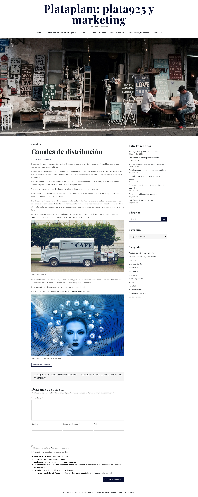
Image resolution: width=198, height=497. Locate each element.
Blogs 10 (158, 33)
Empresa (132, 260)
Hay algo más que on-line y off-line (143, 151)
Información (134, 271)
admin (48, 160)
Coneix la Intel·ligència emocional (143, 194)
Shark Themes (111, 492)
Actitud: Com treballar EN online (142, 253)
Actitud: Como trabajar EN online (108, 33)
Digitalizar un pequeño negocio (61, 33)
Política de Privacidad (59, 448)
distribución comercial (42, 365)
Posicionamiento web (138, 293)
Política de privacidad (126, 492)
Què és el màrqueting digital (141, 200)
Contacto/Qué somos (139, 33)
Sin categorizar (135, 297)
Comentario (37, 398)
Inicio (38, 33)
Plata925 (132, 286)
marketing (36, 144)
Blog (83, 33)
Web (96, 424)
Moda (131, 282)
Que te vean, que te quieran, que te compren (148, 164)
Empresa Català (135, 264)
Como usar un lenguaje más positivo (144, 158)
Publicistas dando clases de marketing (101, 375)
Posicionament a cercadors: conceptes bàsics (147, 170)
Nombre (36, 424)
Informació (133, 267)
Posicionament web (137, 289)
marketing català (136, 278)
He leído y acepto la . (51, 448)
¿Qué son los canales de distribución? (75, 291)
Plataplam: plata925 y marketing (99, 14)
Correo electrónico (71, 424)
